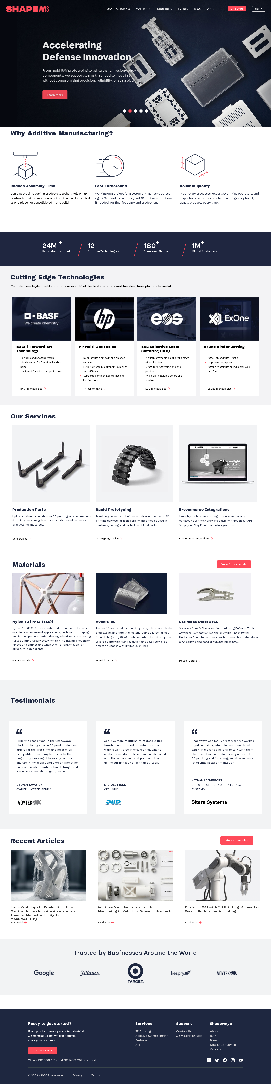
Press (214, 1040)
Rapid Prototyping (113, 509)
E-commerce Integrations (204, 509)
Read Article (17, 922)
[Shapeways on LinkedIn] (209, 1060)
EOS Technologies (156, 388)
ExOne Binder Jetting (224, 347)
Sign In (258, 9)
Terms (95, 1075)
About (214, 1031)
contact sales (43, 1051)
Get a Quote (237, 9)
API (138, 1044)
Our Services (20, 538)
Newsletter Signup (223, 1044)
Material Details (21, 660)
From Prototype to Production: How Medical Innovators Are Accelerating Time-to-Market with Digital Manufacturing (43, 907)
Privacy (77, 1075)
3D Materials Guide (189, 1035)
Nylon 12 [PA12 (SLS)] (32, 621)
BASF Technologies (31, 388)
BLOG (197, 9)
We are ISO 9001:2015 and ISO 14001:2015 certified (62, 1060)
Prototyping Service (107, 538)
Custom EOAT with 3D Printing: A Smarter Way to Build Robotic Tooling (222, 907)
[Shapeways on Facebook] (225, 1060)
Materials (143, 9)
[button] (234, 564)
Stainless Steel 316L (198, 622)
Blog (213, 1035)
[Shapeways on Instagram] (233, 1060)
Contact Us (183, 1031)
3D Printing (143, 1031)
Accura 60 (106, 621)
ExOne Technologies (220, 388)
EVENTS (183, 9)
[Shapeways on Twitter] (217, 1060)
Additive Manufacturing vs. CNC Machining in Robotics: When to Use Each (134, 907)
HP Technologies (93, 388)
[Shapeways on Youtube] (241, 1060)
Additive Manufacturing (152, 1035)
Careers (215, 1049)
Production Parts (29, 509)
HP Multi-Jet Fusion (97, 347)
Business (142, 1040)
